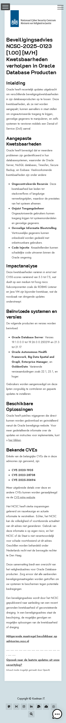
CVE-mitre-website (24, 497)
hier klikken (14, 440)
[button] (57, 714)
